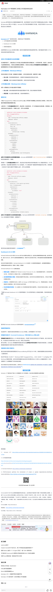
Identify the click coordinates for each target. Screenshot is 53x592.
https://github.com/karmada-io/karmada (15, 507)
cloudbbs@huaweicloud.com (11, 520)
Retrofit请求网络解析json (7, 571)
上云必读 (9, 524)
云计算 (18, 524)
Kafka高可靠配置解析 (6, 568)
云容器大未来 (5, 11)
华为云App (49, 0)
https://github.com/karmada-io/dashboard (22, 468)
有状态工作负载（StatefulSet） (9, 566)
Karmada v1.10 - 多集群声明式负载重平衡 (11, 574)
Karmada (4, 524)
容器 (23, 524)
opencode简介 (4, 545)
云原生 (14, 524)
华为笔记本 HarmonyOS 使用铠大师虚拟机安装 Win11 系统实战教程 (18, 553)
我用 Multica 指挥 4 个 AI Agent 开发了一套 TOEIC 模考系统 (16, 550)
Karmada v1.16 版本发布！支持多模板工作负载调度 (13, 576)
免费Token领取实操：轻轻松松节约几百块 (11, 556)
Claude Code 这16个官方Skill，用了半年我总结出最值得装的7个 (17, 547)
